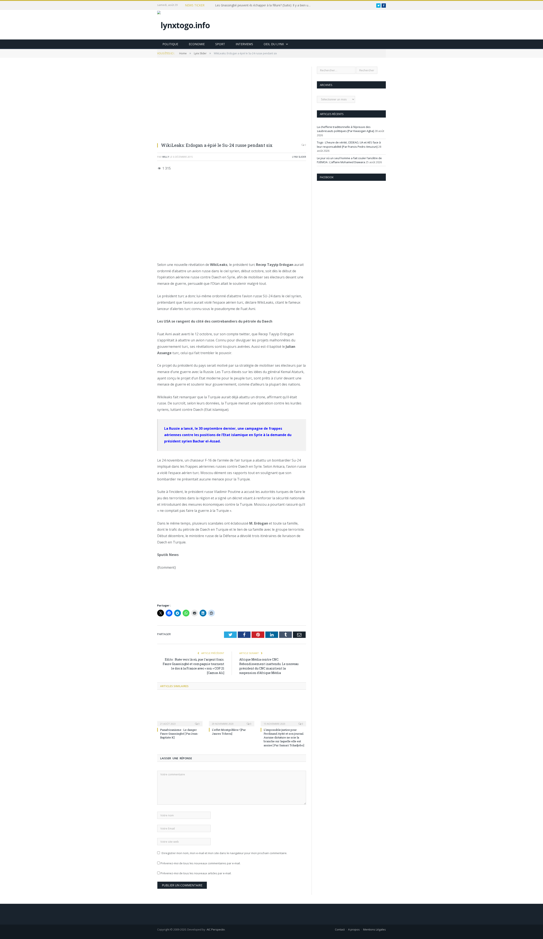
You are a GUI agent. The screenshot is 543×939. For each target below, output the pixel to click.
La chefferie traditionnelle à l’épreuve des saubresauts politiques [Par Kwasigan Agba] (345, 129)
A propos (354, 929)
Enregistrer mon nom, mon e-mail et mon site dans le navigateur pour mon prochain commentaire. (224, 853)
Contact (340, 929)
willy (165, 156)
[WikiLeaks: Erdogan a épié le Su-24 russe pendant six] (231, 103)
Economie (197, 44)
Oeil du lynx (274, 44)
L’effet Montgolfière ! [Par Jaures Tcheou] (229, 731)
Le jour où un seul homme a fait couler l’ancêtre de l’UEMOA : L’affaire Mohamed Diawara (349, 160)
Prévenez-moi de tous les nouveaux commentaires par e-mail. (201, 863)
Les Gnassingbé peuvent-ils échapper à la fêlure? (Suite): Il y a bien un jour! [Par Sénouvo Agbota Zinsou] (264, 5)
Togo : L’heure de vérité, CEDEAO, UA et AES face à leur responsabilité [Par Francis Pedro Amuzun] (349, 144)
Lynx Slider (299, 156)
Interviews (244, 44)
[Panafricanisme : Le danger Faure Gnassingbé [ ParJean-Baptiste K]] (180, 710)
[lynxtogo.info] (183, 24)
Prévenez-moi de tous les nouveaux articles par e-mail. (196, 873)
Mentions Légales (374, 929)
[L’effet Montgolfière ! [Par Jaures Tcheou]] (231, 710)
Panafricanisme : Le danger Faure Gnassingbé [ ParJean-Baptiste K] (179, 733)
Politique (170, 44)
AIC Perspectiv (216, 929)
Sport (220, 44)
